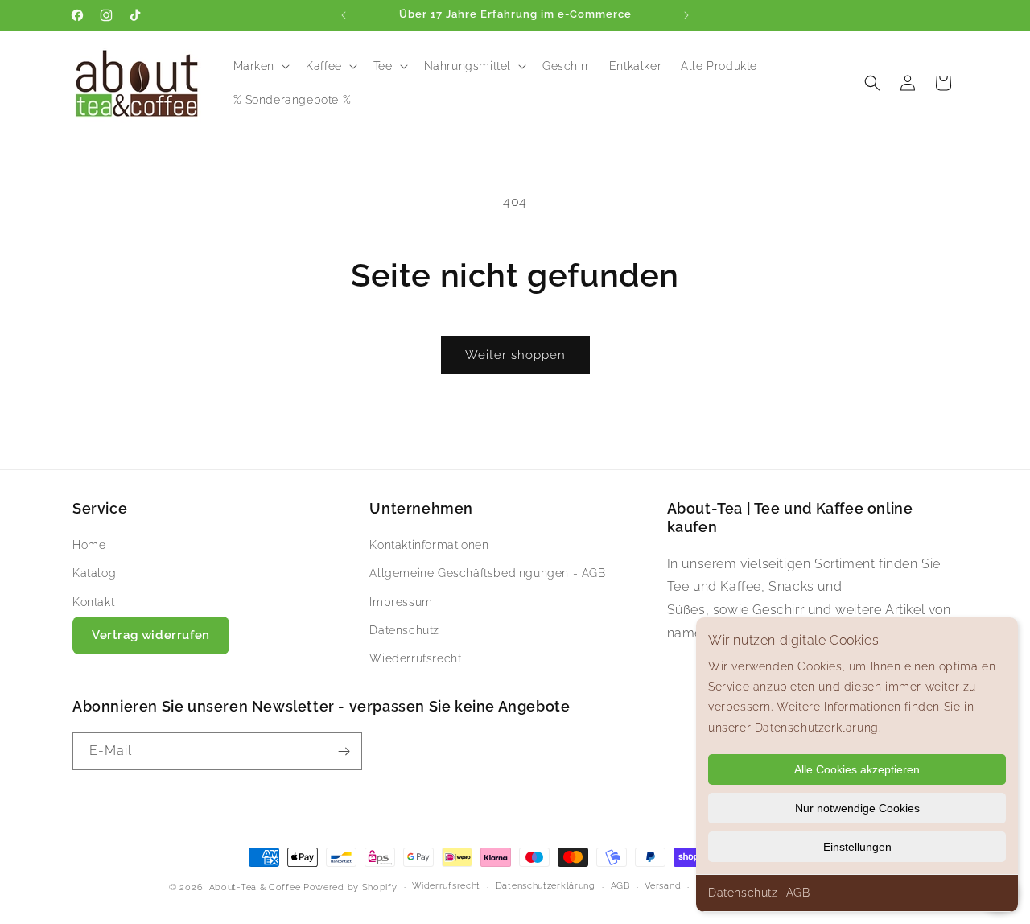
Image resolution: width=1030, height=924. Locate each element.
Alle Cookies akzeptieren (857, 769)
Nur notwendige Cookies (857, 808)
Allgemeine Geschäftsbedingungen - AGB (487, 573)
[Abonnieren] (343, 751)
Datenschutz (743, 892)
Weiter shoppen (515, 355)
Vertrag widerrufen (151, 635)
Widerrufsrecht (446, 886)
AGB (798, 892)
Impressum (400, 602)
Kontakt (93, 602)
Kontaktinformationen (428, 544)
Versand (663, 886)
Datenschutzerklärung (545, 886)
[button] (260, 66)
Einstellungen (857, 846)
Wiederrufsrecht (415, 658)
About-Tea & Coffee (255, 887)
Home (88, 544)
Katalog (94, 573)
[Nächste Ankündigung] (686, 15)
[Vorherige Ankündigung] (343, 15)
